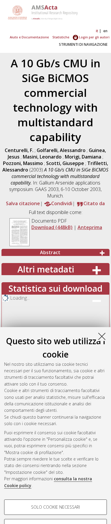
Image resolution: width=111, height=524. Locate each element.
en (105, 30)
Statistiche (60, 37)
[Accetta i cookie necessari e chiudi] (102, 336)
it (97, 30)
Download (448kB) (52, 227)
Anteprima (90, 227)
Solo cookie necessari (55, 507)
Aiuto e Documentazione (29, 37)
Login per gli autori (94, 37)
